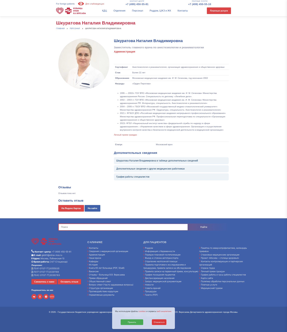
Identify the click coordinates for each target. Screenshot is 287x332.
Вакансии (94, 271)
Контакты (183, 10)
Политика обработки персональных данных (222, 281)
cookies (142, 311)
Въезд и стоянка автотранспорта (161, 258)
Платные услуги (219, 10)
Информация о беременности (160, 251)
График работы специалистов (132, 176)
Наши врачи (95, 258)
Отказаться (159, 322)
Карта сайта (207, 278)
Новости (149, 284)
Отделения (119, 10)
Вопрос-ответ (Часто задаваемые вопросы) (111, 284)
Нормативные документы (101, 295)
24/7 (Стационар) (50, 261)
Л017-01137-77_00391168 (46, 272)
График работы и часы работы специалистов (223, 274)
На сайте (92, 208)
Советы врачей (152, 288)
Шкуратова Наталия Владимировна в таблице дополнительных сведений (157, 160)
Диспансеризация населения (159, 278)
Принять (132, 322)
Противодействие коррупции (103, 291)
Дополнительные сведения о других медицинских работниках (150, 168)
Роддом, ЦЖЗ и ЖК (160, 10)
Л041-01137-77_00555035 (46, 268)
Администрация (97, 254)
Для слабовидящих (94, 4)
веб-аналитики (164, 311)
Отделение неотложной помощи (161, 261)
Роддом (149, 248)
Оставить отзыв (69, 281)
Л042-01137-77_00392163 (46, 275)
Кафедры (93, 261)
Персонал (137, 10)
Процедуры (151, 291)
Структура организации (101, 288)
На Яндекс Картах (71, 208)
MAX (52, 296)
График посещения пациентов (160, 274)
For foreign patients (65, 4)
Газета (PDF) (151, 295)
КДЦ (104, 10)
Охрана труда (208, 268)
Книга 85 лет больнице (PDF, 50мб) (107, 268)
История (93, 264)
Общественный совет (100, 281)
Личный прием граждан (125, 135)
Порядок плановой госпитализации (162, 254)
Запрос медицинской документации (163, 281)
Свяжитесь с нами (44, 281)
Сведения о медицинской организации (108, 251)
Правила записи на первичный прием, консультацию (171, 271)
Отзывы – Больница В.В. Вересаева (107, 274)
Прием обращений (98, 278)
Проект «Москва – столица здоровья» (220, 258)
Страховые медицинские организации (220, 254)
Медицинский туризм (211, 288)
